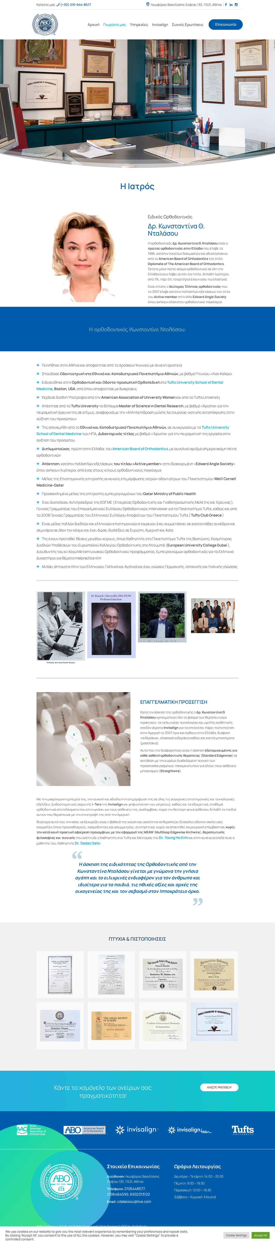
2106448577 (134, 1188)
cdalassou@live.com (134, 1201)
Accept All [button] (260, 1235)
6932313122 (140, 1194)
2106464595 (117, 1194)
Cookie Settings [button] (236, 1235)
